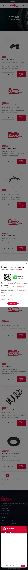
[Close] (26, 263)
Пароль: (3, 299)
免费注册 (12, 303)
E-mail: (3, 295)
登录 (19, 303)
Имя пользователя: (4, 291)
